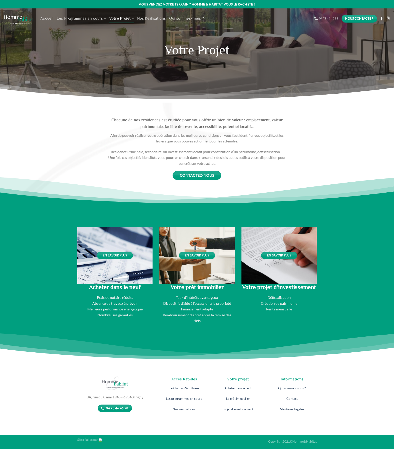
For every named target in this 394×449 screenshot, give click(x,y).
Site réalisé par (88, 439)
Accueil (46, 18)
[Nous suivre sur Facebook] (382, 19)
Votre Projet (120, 18)
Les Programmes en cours (80, 18)
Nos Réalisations (151, 18)
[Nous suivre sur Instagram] (387, 19)
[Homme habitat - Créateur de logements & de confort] (18, 18)
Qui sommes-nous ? (186, 18)
